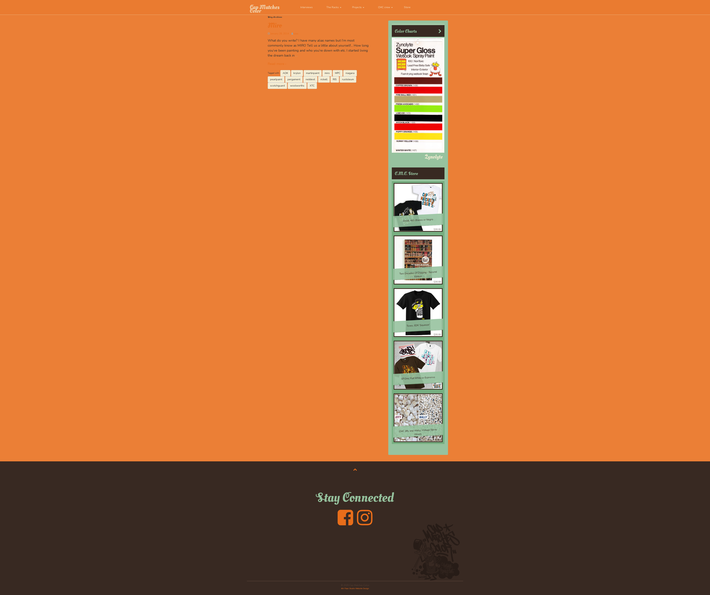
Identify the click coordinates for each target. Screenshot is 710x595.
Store (407, 7)
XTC (312, 85)
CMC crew (384, 7)
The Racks (332, 7)
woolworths (297, 85)
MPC (337, 73)
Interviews (306, 7)
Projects (357, 7)
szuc (296, 33)
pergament (294, 79)
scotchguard (277, 85)
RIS (335, 79)
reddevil (310, 79)
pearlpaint (276, 79)
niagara (350, 73)
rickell (323, 79)
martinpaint (312, 73)
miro (327, 73)
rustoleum (348, 79)
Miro (275, 25)
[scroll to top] (355, 469)
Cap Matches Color (265, 9)
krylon (297, 73)
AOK (285, 73)
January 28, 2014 (279, 33)
